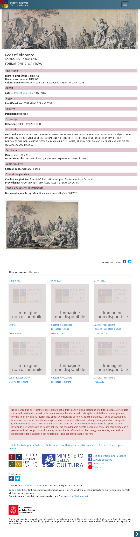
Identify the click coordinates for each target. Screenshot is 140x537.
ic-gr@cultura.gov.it (78, 496)
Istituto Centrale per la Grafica (25, 445)
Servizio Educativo (102, 459)
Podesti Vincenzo (23, 93)
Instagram (98, 463)
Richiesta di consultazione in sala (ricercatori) (70, 445)
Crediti (102, 445)
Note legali (15, 490)
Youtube (96, 467)
